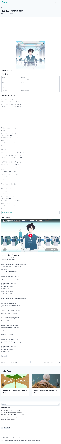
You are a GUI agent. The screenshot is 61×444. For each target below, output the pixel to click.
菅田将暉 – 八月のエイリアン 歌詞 (9, 361)
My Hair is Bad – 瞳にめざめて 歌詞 (52, 361)
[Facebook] (2, 428)
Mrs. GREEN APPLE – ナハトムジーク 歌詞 (10, 410)
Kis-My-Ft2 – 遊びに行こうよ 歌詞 (9, 417)
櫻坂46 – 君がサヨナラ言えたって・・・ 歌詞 (11, 412)
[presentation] (15, 381)
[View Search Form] (56, 2)
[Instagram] (7, 428)
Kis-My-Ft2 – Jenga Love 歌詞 (8, 419)
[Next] (58, 385)
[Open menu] (58, 2)
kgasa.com (10, 437)
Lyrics (15, 13)
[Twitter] (5, 428)
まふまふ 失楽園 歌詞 (7, 212)
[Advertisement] (30, 30)
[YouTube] (9, 428)
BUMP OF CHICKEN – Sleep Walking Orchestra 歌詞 (12, 414)
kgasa (3, 13)
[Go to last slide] (3, 385)
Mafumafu (4, 356)
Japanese (18, 13)
